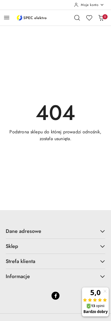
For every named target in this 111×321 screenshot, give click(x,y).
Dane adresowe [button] (23, 231)
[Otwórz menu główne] (6, 17)
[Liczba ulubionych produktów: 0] (89, 17)
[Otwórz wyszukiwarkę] (77, 17)
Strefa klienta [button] (20, 261)
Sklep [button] (12, 246)
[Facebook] (55, 296)
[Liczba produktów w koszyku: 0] (101, 17)
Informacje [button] (18, 276)
